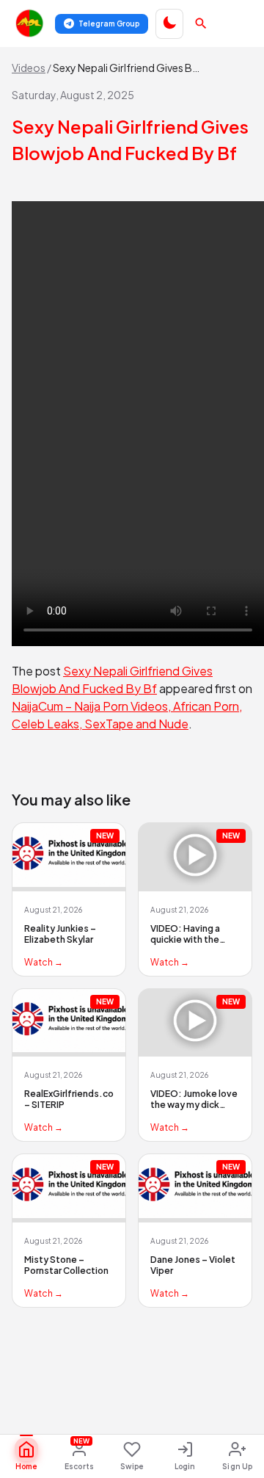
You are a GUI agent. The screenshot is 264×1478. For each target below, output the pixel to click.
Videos (28, 67)
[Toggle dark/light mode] (169, 24)
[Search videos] (201, 23)
